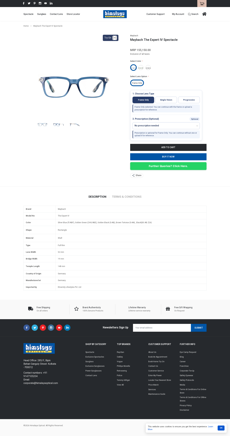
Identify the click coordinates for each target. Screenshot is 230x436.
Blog (182, 356)
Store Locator (73, 14)
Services (152, 389)
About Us (152, 352)
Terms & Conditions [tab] (126, 197)
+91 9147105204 (35, 374)
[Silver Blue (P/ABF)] (133, 67)
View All (120, 384)
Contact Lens (56, 14)
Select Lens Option (139, 76)
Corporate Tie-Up (187, 370)
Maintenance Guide (156, 394)
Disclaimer (184, 410)
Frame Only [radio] (143, 100)
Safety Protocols (187, 380)
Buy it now (168, 156)
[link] (23, 3)
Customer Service (156, 370)
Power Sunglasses (93, 370)
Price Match (153, 384)
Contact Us (153, 366)
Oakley (120, 356)
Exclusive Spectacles (94, 356)
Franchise (184, 366)
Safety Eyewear (186, 375)
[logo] (115, 14)
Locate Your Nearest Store (159, 380)
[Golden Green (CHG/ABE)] (141, 67)
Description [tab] (97, 197)
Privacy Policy (186, 405)
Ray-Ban (120, 352)
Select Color (136, 61)
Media (182, 384)
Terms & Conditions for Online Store (193, 391)
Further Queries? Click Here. (168, 166)
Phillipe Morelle (123, 366)
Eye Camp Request (188, 352)
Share (138, 175)
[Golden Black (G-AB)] (148, 67)
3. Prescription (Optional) (146, 119)
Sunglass (41, 14)
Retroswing (122, 370)
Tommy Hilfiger (123, 380)
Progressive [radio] (189, 100)
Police (119, 375)
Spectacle (28, 14)
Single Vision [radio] (166, 100)
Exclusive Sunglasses (95, 366)
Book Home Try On (156, 361)
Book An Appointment (157, 356)
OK (221, 427)
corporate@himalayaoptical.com (40, 383)
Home (26, 26)
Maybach (134, 35)
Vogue (120, 361)
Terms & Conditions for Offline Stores (193, 399)
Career (183, 361)
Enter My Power (155, 375)
